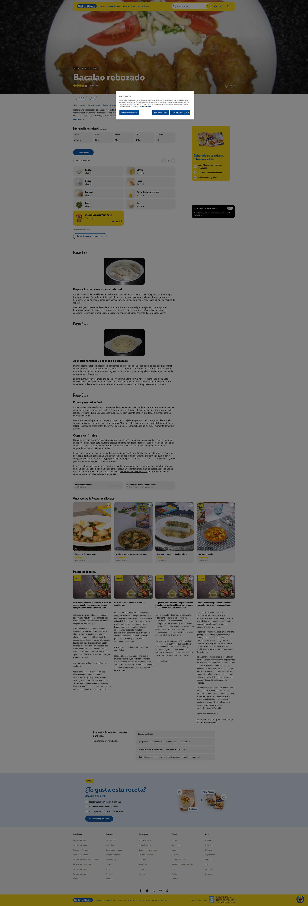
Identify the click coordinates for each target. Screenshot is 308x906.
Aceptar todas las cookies (180, 113)
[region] (155, 105)
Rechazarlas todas (160, 113)
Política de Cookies (145, 106)
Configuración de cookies (129, 113)
